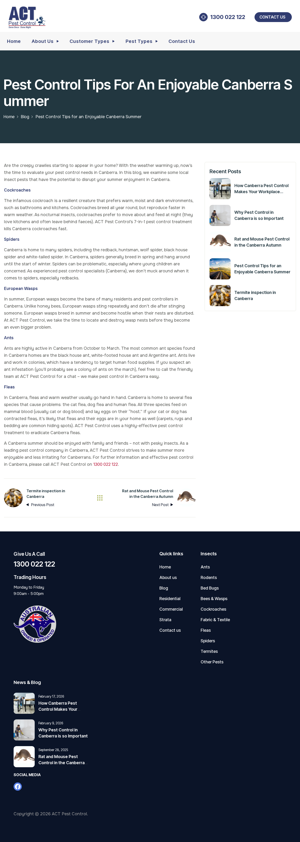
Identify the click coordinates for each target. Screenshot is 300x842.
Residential (169, 598)
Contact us (272, 17)
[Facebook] (18, 786)
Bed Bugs (210, 588)
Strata (165, 619)
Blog (25, 116)
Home (9, 116)
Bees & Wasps (214, 598)
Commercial (171, 609)
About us (168, 577)
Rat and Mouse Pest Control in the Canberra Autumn (261, 242)
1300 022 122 (227, 17)
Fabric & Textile (215, 619)
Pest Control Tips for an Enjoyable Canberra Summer (262, 268)
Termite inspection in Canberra (255, 295)
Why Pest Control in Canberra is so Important (259, 215)
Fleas (206, 630)
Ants (205, 566)
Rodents (209, 577)
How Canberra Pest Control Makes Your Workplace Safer (261, 189)
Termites (209, 651)
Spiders (208, 640)
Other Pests (212, 661)
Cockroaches (213, 609)
